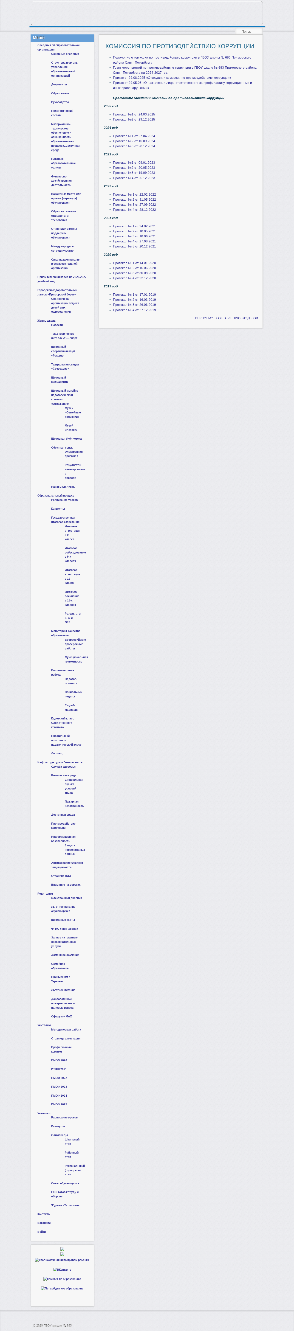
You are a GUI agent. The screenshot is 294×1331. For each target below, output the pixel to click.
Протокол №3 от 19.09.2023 (134, 172)
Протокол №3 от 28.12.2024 (134, 146)
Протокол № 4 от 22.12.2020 (134, 278)
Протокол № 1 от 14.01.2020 (134, 263)
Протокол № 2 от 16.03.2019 (134, 299)
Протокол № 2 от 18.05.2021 (134, 231)
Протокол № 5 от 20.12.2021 (134, 246)
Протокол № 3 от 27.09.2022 (134, 204)
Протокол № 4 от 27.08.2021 (134, 241)
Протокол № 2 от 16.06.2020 (134, 268)
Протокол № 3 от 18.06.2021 (134, 236)
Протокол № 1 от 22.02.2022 (134, 194)
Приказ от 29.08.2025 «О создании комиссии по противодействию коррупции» (172, 77)
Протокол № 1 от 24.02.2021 (134, 226)
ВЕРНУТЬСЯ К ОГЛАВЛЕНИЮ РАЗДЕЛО (225, 318)
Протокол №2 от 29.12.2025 (134, 119)
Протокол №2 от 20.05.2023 (134, 167)
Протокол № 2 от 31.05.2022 (134, 199)
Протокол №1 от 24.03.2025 (134, 114)
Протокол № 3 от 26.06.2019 (134, 304)
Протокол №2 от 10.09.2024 (134, 141)
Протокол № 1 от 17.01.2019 (134, 294)
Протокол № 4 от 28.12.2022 (134, 209)
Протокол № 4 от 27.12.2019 (134, 310)
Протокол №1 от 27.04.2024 (134, 136)
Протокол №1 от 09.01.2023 (134, 162)
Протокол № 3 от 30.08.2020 (134, 273)
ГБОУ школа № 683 (58, 1326)
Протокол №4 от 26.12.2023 (134, 178)
